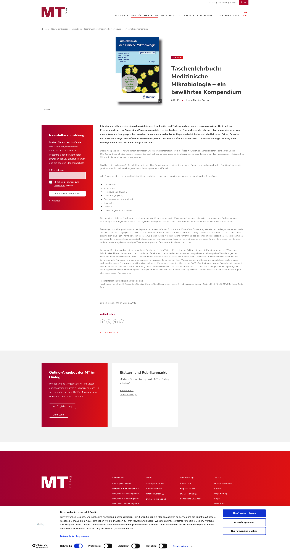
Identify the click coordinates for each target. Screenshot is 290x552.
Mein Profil (219, 503)
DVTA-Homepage (154, 498)
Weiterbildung (186, 477)
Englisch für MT (187, 488)
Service (217, 477)
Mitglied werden (153, 493)
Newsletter (222, 2)
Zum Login (58, 414)
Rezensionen (177, 57)
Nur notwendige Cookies (244, 531)
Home (46, 29)
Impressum (82, 536)
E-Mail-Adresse (56, 170)
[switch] (105, 545)
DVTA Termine (187, 493)
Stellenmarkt (127, 390)
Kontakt (233, 2)
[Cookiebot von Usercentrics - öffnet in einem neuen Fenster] (40, 546)
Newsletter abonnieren (67, 193)
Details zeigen (180, 546)
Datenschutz (67, 536)
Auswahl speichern (244, 522)
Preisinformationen (223, 483)
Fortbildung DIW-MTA (190, 498)
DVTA (149, 477)
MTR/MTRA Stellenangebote (125, 498)
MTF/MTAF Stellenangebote (125, 488)
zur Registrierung (62, 406)
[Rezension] (103, 71)
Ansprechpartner (154, 488)
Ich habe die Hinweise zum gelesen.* (66, 183)
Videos (212, 2)
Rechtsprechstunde (155, 483)
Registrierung (220, 493)
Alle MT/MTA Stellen (122, 483)
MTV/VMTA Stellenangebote (125, 503)
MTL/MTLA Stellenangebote (125, 493)
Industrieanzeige (128, 394)
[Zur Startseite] (55, 12)
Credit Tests (185, 483)
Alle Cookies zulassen (244, 513)
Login (217, 498)
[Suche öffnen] (245, 15)
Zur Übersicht (110, 332)
